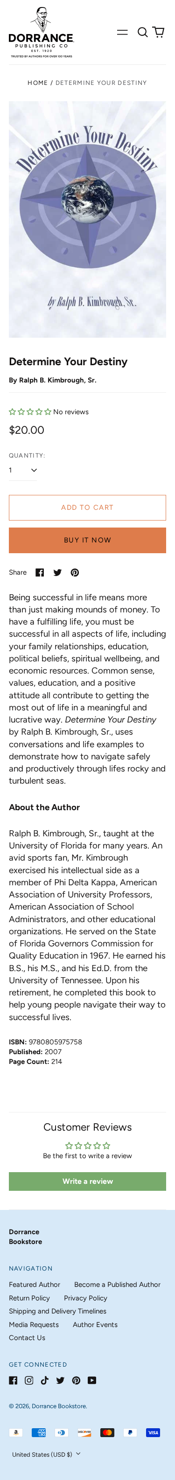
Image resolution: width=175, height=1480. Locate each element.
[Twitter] (60, 1380)
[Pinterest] (76, 1380)
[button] (143, 32)
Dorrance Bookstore (59, 1406)
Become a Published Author (117, 1284)
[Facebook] (13, 1380)
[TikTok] (44, 1380)
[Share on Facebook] (39, 572)
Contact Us (27, 1338)
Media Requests (34, 1324)
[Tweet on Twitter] (57, 572)
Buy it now (88, 540)
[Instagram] (29, 1380)
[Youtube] (92, 1380)
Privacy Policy (85, 1298)
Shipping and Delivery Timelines (57, 1311)
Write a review (88, 1181)
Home (38, 82)
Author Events (95, 1324)
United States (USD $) (43, 1454)
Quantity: (27, 455)
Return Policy (29, 1298)
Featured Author (34, 1284)
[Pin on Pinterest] (74, 572)
